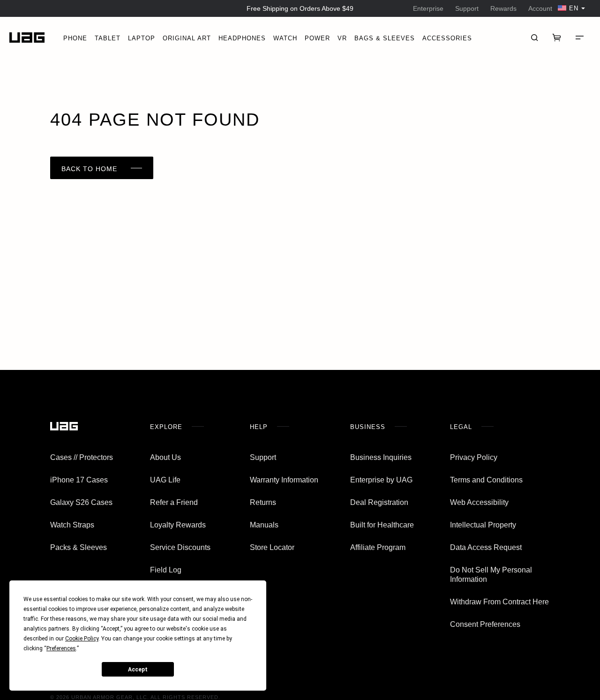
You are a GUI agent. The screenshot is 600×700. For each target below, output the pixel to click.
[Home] (27, 37)
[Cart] (557, 37)
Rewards (503, 8)
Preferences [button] (61, 648)
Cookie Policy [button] (81, 638)
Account (540, 8)
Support (467, 8)
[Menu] (579, 37)
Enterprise (428, 8)
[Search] (534, 37)
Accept (138, 669)
